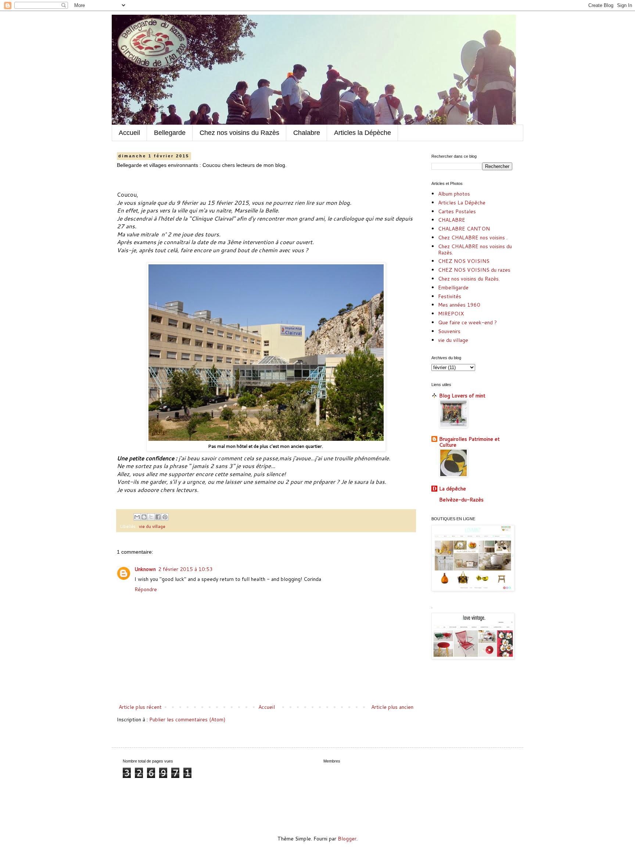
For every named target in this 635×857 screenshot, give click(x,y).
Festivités (449, 296)
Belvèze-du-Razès (461, 499)
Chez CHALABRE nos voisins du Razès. (475, 249)
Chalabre (306, 132)
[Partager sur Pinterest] (165, 517)
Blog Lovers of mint (462, 395)
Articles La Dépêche (461, 202)
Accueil (129, 132)
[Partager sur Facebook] (158, 517)
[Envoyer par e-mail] (137, 517)
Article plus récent (140, 707)
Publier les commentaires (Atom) (187, 719)
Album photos (454, 193)
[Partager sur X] (151, 517)
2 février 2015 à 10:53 (185, 569)
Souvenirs (449, 331)
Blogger (347, 838)
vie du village (152, 526)
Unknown (145, 569)
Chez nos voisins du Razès (239, 132)
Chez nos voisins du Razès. (469, 278)
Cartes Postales (457, 211)
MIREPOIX (451, 313)
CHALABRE (451, 220)
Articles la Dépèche (362, 132)
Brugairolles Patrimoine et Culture (469, 442)
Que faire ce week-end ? (467, 322)
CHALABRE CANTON (464, 228)
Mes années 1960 (459, 304)
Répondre (145, 589)
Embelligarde (453, 287)
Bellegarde (170, 132)
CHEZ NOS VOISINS (463, 261)
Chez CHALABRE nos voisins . (472, 237)
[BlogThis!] (144, 517)
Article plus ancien (392, 707)
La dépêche (452, 488)
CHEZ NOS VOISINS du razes (474, 270)
